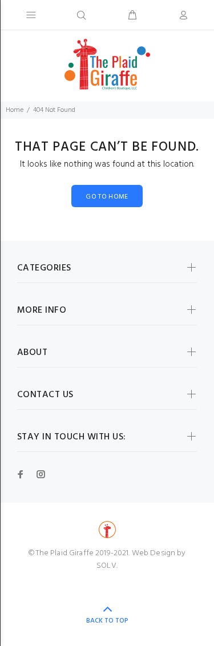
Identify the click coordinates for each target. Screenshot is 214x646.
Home (14, 110)
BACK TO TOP (107, 621)
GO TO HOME (107, 197)
